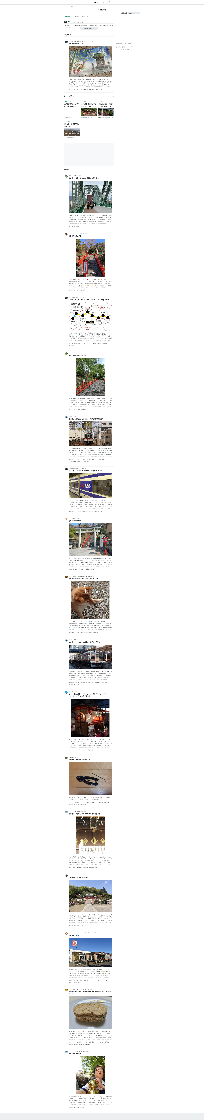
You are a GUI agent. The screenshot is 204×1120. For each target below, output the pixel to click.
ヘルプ (128, 46)
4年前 (92, 576)
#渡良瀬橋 (104, 343)
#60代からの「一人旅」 (80, 343)
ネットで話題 (76, 16)
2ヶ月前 (91, 41)
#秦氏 (96, 867)
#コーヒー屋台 (83, 750)
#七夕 (78, 90)
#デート (86, 925)
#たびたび (85, 980)
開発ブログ (133, 46)
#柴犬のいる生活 (88, 632)
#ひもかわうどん (90, 682)
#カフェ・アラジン (73, 750)
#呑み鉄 (77, 459)
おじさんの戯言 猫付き (74, 297)
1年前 (81, 353)
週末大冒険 (71, 691)
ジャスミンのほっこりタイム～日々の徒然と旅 (79, 989)
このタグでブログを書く (134, 13)
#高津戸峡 (90, 511)
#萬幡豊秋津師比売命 (90, 569)
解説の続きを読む (88, 28)
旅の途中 (70, 416)
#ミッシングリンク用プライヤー (77, 802)
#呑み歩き (82, 459)
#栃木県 (71, 925)
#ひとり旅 (83, 461)
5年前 (75, 639)
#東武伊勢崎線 (72, 461)
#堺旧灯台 (76, 804)
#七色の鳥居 (82, 290)
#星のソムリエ (72, 90)
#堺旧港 (71, 804)
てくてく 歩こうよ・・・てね (75, 233)
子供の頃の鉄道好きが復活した (75, 468)
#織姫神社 (91, 90)
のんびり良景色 (72, 874)
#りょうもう (78, 511)
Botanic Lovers (72, 175)
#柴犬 (81, 632)
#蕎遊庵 (71, 409)
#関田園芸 (98, 980)
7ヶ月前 (85, 233)
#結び (76, 569)
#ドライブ (96, 750)
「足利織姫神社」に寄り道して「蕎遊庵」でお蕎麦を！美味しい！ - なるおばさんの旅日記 (89, 104)
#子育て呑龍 (101, 459)
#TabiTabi (91, 980)
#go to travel (72, 1042)
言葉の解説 (67, 16)
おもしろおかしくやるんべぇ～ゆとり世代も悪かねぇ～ (81, 933)
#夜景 (81, 925)
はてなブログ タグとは (121, 46)
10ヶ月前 (82, 297)
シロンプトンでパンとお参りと (75, 811)
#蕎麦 (75, 409)
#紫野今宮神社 (72, 867)
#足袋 (74, 980)
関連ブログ (85, 16)
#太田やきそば (98, 511)
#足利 (70, 290)
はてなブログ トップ (69, 6)
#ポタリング (83, 804)
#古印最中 (82, 1107)
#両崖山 (71, 226)
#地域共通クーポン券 (81, 1042)
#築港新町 (106, 802)
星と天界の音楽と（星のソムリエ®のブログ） (78, 41)
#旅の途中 (71, 459)
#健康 (70, 980)
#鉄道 (78, 461)
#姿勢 (80, 980)
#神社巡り (81, 569)
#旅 (78, 684)
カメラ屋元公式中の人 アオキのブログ (77, 1051)
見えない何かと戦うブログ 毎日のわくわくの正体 (79, 576)
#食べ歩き (88, 459)
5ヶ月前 (79, 175)
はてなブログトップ (120, 47)
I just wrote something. (74, 353)
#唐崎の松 (79, 867)
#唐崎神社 (85, 867)
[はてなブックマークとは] (73, 96)
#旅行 (88, 461)
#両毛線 (71, 343)
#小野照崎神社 (84, 90)
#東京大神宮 (98, 90)
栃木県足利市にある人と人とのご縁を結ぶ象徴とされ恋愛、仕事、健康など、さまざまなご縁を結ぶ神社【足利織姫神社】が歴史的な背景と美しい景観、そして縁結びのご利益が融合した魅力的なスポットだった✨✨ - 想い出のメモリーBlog (105, 104)
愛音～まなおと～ (72, 518)
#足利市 (77, 632)
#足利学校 (93, 343)
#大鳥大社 (88, 802)
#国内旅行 (106, 1042)
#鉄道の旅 (71, 511)
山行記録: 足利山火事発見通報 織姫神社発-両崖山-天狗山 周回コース (71, 125)
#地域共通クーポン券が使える (95, 1042)
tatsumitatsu (71, 757)
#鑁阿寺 (99, 343)
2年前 (84, 468)
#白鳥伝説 (100, 802)
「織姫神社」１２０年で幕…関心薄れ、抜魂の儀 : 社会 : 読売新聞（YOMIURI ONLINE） (71, 104)
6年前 (77, 874)
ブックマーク (67, 101)
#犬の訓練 (95, 632)
